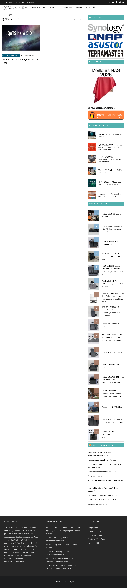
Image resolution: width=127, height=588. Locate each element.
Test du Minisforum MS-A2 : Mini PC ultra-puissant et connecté (113, 229)
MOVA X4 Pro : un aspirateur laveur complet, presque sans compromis (112, 393)
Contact (22, 2)
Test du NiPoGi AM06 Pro (112, 407)
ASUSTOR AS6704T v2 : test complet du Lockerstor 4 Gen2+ (113, 256)
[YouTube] (113, 2)
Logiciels (68, 7)
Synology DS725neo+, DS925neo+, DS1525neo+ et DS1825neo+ (109, 159)
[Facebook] (106, 2)
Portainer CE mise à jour (97, 504)
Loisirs (79, 7)
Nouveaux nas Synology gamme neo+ (103, 495)
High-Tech (54, 7)
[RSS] (123, 2)
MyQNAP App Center (97, 539)
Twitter (34, 549)
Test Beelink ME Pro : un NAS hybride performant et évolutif (112, 284)
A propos (30, 2)
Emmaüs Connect (95, 531)
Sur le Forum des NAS (102, 445)
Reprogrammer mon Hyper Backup (102, 460)
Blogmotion (93, 527)
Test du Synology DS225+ (112, 352)
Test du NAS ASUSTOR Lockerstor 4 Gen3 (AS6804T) (111, 434)
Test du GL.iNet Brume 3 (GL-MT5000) (110, 171)
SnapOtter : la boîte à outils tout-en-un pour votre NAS (111, 195)
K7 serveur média (95, 476)
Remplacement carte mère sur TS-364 (102, 472)
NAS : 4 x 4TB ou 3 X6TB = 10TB (102, 499)
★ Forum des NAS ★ (10, 2)
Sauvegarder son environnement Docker (111, 135)
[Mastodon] (116, 2)
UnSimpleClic (94, 543)
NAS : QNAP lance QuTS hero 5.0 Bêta (21, 61)
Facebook (16, 552)
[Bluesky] (120, 2)
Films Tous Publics (95, 535)
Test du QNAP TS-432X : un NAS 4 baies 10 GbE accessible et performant (113, 380)
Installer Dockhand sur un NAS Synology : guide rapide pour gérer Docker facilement (63, 530)
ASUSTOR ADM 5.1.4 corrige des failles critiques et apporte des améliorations (110, 147)
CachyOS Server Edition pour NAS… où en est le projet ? (109, 183)
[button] (94, 7)
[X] (109, 2)
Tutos (87, 7)
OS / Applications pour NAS (10, 55)
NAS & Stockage (38, 7)
